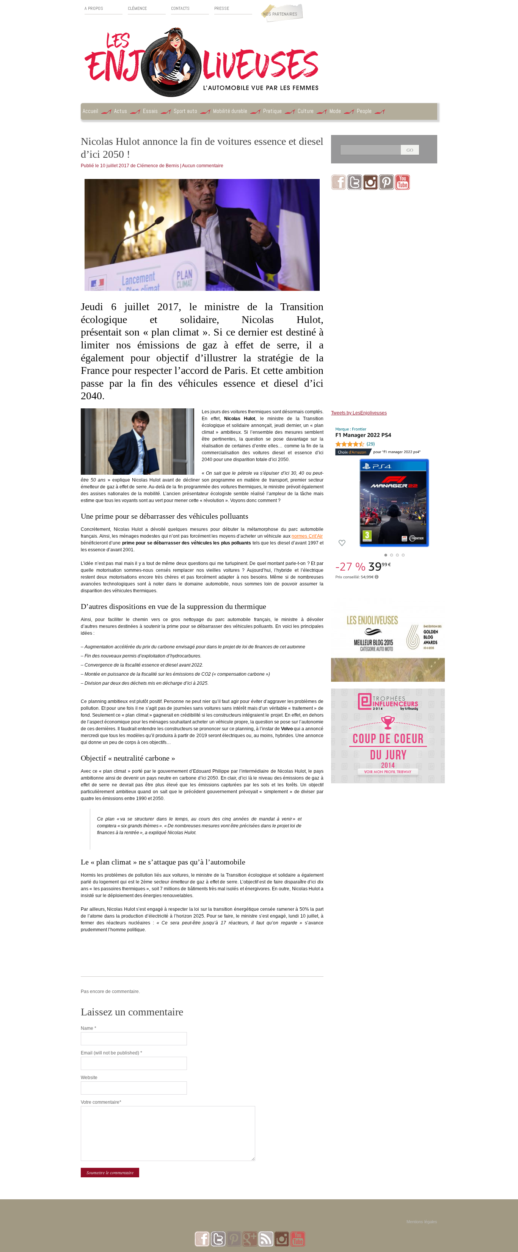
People (364, 111)
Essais (150, 111)
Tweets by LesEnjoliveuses (359, 413)
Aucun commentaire (202, 165)
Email (111, 1053)
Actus (120, 111)
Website (89, 1077)
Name (88, 1028)
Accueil (90, 111)
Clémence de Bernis (158, 165)
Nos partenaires (280, 14)
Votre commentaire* (101, 1102)
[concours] (388, 692)
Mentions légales (422, 1221)
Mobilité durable (230, 111)
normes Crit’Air (307, 536)
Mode (335, 111)
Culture (306, 111)
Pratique (272, 111)
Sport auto (185, 111)
